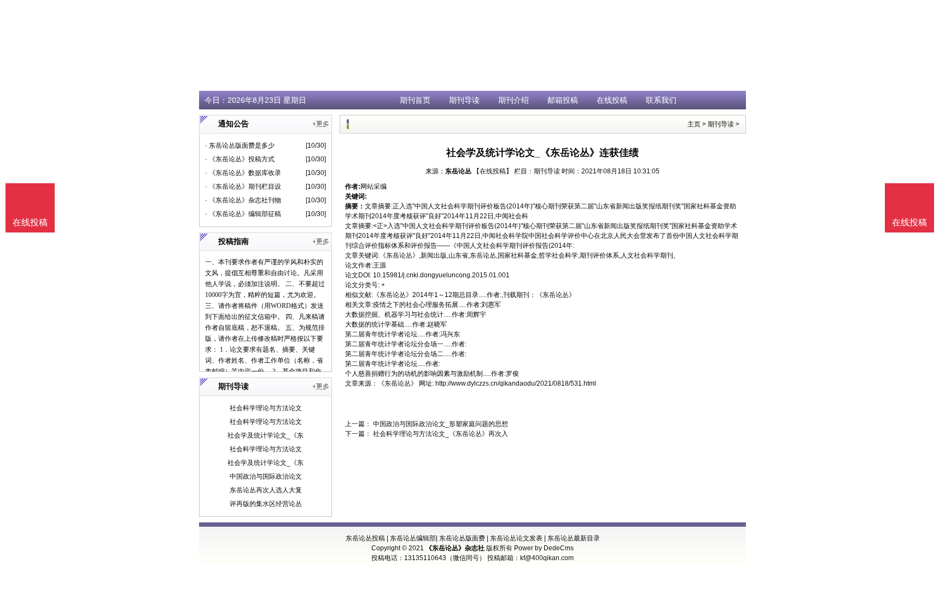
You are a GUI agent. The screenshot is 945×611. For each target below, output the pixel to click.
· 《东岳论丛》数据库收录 (243, 173)
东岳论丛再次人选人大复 (266, 490)
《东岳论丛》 (397, 383)
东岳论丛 (458, 171)
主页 (694, 124)
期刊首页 (415, 100)
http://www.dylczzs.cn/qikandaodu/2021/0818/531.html (515, 383)
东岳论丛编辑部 (413, 538)
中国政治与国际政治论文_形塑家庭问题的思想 (439, 424)
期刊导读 (464, 100)
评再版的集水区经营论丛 (266, 504)
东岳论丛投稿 (365, 538)
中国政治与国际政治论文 (266, 476)
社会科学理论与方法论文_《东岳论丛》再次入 (439, 434)
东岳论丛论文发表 (516, 538)
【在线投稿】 (492, 171)
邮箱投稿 (562, 100)
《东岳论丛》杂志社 (455, 548)
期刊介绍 (513, 100)
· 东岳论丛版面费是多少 (240, 145)
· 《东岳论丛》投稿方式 (240, 159)
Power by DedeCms (544, 548)
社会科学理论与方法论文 (266, 408)
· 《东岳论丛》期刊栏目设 (243, 186)
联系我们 (661, 100)
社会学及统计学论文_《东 (266, 435)
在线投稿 (612, 100)
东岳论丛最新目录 (573, 538)
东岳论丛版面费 (462, 538)
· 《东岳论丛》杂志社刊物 (243, 200)
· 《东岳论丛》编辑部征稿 (243, 214)
